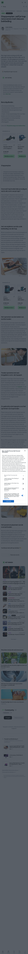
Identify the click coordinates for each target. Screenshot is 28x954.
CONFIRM (8, 501)
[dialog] (14, 477)
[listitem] (14, 476)
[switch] (23, 479)
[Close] (25, 451)
